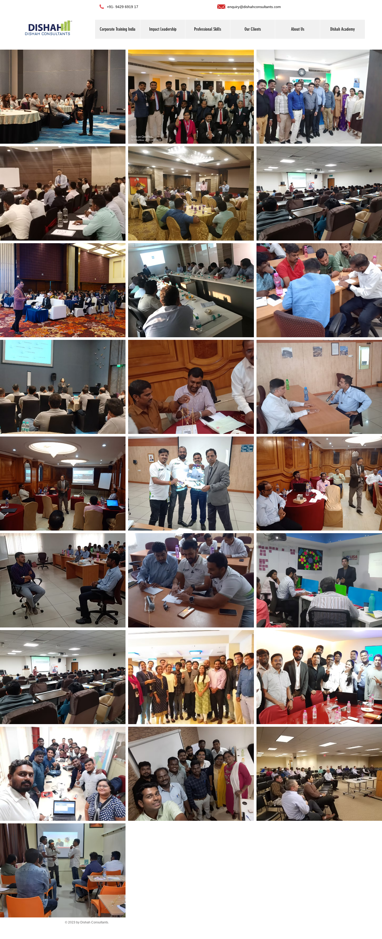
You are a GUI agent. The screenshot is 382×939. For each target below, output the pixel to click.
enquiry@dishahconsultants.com (254, 7)
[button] (297, 29)
